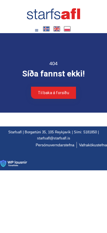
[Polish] (67, 29)
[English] (57, 29)
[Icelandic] (46, 29)
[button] (37, 30)
